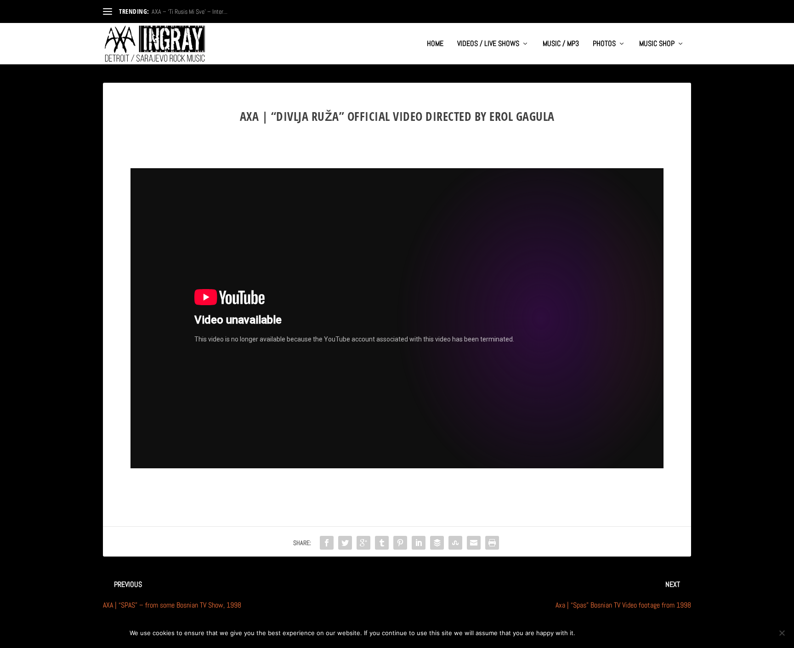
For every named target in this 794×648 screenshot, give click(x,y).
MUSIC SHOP (657, 44)
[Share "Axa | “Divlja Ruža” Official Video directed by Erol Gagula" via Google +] (363, 543)
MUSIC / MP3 (561, 44)
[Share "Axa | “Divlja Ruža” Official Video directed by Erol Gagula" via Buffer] (437, 543)
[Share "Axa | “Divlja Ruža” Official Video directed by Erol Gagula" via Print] (492, 543)
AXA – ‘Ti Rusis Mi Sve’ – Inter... (189, 11)
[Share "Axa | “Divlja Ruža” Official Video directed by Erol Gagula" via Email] (474, 543)
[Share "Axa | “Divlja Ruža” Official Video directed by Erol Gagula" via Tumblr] (382, 543)
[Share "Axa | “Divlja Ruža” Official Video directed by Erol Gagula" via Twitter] (345, 543)
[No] (781, 632)
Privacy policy (634, 633)
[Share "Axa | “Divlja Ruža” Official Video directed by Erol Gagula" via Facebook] (327, 543)
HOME (435, 44)
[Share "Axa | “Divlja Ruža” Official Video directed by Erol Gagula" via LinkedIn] (418, 543)
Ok (589, 633)
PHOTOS (604, 44)
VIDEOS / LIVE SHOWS (488, 44)
